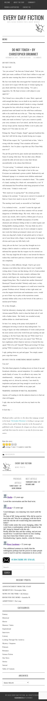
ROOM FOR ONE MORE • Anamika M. (16, 597)
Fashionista (19, 698)
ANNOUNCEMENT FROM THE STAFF (16, 586)
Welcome (7, 2)
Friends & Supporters (11, 7)
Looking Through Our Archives (13, 640)
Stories (4, 661)
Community (31, 2)
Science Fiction (7, 654)
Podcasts (5, 647)
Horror (4, 621)
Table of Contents (8, 669)
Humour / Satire (7, 625)
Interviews (6, 632)
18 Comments (37, 57)
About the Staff (19, 2)
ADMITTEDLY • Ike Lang (11, 601)
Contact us (26, 7)
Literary (5, 636)
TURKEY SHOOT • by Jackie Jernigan (15, 487)
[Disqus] (23, 523)
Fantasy (5, 614)
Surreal (4, 665)
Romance (5, 650)
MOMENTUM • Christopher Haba (14, 590)
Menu (4, 39)
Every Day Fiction (23, 17)
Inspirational (6, 629)
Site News (5, 658)
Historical (5, 618)
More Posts (20, 467)
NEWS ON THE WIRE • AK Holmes (15, 594)
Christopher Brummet (18, 421)
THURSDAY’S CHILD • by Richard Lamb (33, 483)
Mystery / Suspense (9, 643)
